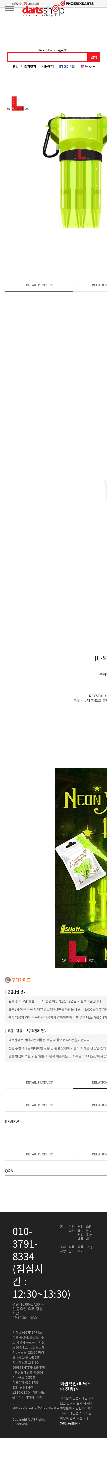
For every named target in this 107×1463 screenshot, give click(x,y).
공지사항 (63, 1249)
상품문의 (72, 1249)
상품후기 (80, 1249)
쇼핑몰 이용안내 (89, 1233)
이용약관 (72, 1229)
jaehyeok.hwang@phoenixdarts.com (39, 1407)
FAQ (89, 1247)
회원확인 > (75, 1386)
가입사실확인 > (70, 1424)
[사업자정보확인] (33, 1367)
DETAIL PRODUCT (39, 285)
